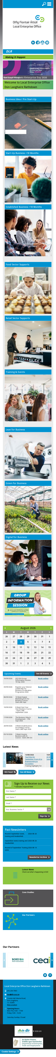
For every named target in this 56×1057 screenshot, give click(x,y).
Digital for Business (16, 537)
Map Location (12, 1005)
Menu (49, 4)
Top (50, 975)
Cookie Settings (9, 1052)
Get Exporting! (11, 77)
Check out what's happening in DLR (35, 872)
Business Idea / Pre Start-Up (21, 99)
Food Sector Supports (17, 264)
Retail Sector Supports (18, 318)
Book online (43, 678)
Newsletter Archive (38, 857)
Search (44, 4)
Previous (4, 760)
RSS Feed (9, 772)
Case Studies (28, 892)
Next (51, 760)
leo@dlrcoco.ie (13, 995)
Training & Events (15, 372)
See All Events (42, 674)
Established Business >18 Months (24, 207)
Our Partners (28, 915)
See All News (26, 772)
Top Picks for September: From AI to (33, 760)
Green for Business (16, 483)
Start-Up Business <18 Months (22, 153)
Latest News (28, 869)
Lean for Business (15, 429)
